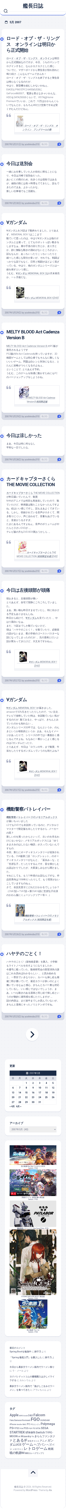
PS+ (12, 1428)
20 (13, 1097)
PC (28, 1424)
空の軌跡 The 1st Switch (33, 1331)
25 (46, 1097)
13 (13, 1092)
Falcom (39, 1415)
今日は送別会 (19, 163)
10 (39, 1087)
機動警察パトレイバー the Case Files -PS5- (33, 1228)
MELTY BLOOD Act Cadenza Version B (27, 346)
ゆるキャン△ (33, 1441)
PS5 (36, 1168)
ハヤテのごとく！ (24, 953)
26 (53, 1097)
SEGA (44, 1428)
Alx (50, 1490)
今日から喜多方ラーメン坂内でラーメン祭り (32, 1367)
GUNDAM (45, 1420)
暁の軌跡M (17, 1453)
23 (33, 1097)
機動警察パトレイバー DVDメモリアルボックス (31, 817)
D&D (30, 1415)
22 (26, 1097)
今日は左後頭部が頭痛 (28, 590)
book (25, 1416)
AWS (21, 1416)
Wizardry (26, 1436)
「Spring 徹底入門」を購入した (26, 1357)
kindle (19, 1424)
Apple (14, 1415)
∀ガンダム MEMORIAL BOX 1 (21, 708)
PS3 (17, 1428)
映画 (51, 1448)
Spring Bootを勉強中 (20, 1351)
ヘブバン (40, 1444)
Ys (33, 1436)
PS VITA (36, 1428)
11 (46, 1087)
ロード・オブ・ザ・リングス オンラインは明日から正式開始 (33, 44)
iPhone (13, 1424)
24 (39, 1097)
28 (19, 1102)
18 (46, 1092)
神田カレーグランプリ (34, 1453)
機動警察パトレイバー (28, 809)
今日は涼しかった (24, 435)
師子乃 (37, 1351)
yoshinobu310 (32, 144)
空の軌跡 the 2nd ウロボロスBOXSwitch (33, 1167)
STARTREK (17, 1432)
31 (39, 1102)
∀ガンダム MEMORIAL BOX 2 (31, 273)
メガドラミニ (18, 1449)
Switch (40, 1432)
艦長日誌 (33, 6)
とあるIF (20, 1440)
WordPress (31, 1490)
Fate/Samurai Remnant (20, 1420)
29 (26, 1102)
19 (53, 1092)
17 (39, 1092)
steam (30, 1432)
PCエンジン (35, 1424)
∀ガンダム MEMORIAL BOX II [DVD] (41, 298)
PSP (30, 1428)
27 (13, 1102)
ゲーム (27, 1444)
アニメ (43, 1440)
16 (33, 1092)
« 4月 (12, 1106)
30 (33, 1102)
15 (26, 1092)
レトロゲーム (36, 1448)
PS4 (21, 1428)
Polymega (48, 1424)
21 (19, 1097)
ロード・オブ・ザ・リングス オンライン (29, 58)
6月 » (18, 1106)
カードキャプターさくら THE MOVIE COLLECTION (33, 492)
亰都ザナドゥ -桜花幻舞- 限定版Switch (33, 1198)
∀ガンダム (16, 222)
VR (19, 1437)
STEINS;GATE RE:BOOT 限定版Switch (33, 1297)
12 (53, 1087)
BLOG (44, 144)
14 (19, 1092)
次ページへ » (32, 1034)
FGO (35, 1419)
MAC (24, 1424)
